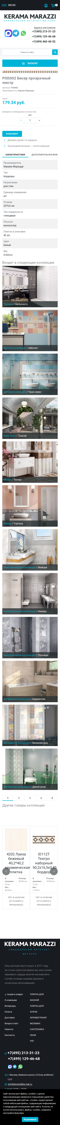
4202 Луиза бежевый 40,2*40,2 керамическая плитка (17, 863)
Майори (42, 567)
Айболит (33, 348)
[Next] (52, 798)
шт (30, 115)
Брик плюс (10, 435)
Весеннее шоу (40, 742)
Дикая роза (39, 786)
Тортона (18, 523)
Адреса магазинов (44, 27)
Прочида (43, 655)
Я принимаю (30, 1119)
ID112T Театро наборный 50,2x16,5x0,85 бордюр (45, 863)
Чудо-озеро (34, 391)
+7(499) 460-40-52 (43, 41)
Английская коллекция (17, 699)
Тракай (22, 435)
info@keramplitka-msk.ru (20, 1084)
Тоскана (8, 304)
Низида (42, 611)
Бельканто (21, 304)
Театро (18, 479)
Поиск (55, 52)
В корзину (12, 134)
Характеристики (15, 154)
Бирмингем (38, 699)
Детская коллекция (15, 348)
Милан (7, 479)
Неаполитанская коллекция (20, 567)
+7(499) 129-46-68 (43, 36)
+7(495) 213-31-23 (43, 31)
